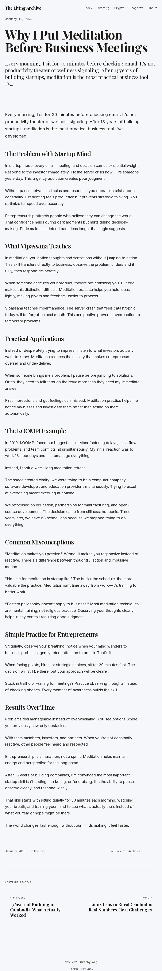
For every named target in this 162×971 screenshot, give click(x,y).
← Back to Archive (125, 851)
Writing (103, 8)
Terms (73, 969)
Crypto (119, 8)
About (152, 8)
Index (88, 8)
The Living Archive (23, 8)
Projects (136, 8)
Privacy (87, 969)
